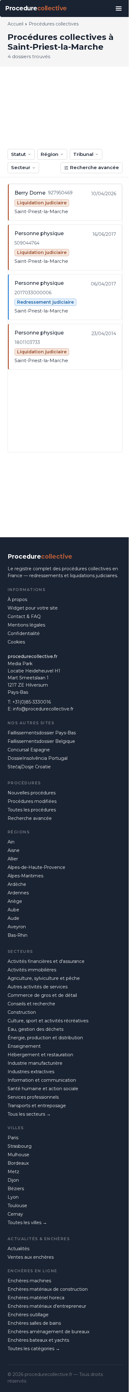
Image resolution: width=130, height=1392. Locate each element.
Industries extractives (31, 1071)
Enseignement (24, 1046)
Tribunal (83, 154)
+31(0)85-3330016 (31, 702)
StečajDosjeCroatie (29, 767)
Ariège (15, 901)
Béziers (16, 1188)
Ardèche (17, 884)
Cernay (15, 1214)
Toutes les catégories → (34, 1348)
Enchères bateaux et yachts (38, 1340)
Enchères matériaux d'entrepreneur (47, 1306)
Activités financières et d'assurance (46, 961)
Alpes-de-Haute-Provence (36, 867)
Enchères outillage (28, 1314)
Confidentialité (24, 633)
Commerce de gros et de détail (42, 995)
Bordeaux (18, 1163)
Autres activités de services (38, 987)
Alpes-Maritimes (25, 876)
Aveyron (17, 927)
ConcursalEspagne (29, 750)
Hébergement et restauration (40, 1055)
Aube (13, 910)
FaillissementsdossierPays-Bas (42, 733)
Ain (11, 842)
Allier (13, 859)
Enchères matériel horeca (36, 1298)
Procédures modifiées (32, 801)
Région (49, 154)
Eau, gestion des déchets (35, 1029)
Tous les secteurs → (29, 1114)
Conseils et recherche (31, 1004)
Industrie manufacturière (35, 1063)
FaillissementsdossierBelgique (41, 741)
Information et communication (42, 1080)
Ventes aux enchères (31, 1257)
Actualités (18, 1248)
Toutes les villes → (27, 1222)
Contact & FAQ (24, 616)
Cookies (16, 642)
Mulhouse (18, 1154)
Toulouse (17, 1205)
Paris (13, 1138)
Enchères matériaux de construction (48, 1289)
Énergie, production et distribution (45, 1038)
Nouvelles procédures (32, 793)
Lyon (13, 1197)
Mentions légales (26, 625)
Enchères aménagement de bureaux (48, 1331)
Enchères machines (29, 1281)
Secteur (20, 167)
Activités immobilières (32, 970)
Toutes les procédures (32, 810)
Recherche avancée (94, 167)
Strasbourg (20, 1146)
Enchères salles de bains (34, 1323)
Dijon (13, 1180)
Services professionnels (33, 1097)
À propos (17, 599)
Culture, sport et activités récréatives (48, 1021)
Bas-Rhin (17, 935)
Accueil (15, 24)
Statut (18, 154)
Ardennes (18, 893)
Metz (13, 1171)
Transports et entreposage (37, 1105)
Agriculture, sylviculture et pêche (44, 978)
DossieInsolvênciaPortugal (38, 758)
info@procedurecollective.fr (43, 709)
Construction (22, 1012)
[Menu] (118, 8)
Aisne (14, 850)
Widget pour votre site (33, 608)
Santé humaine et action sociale (43, 1088)
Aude (13, 918)
